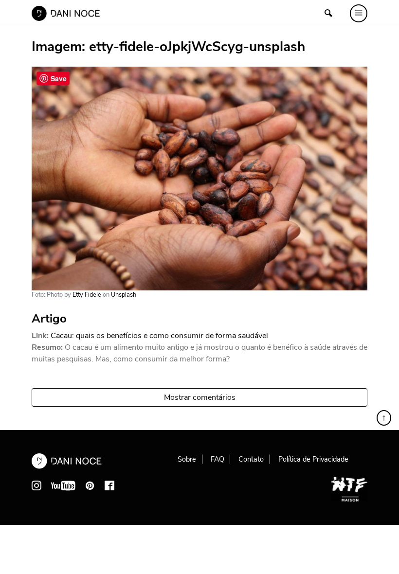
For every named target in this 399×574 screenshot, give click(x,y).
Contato (251, 459)
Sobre (187, 459)
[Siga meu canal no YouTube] (63, 485)
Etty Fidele (87, 294)
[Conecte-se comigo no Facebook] (109, 485)
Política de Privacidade (313, 459)
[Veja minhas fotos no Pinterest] (90, 485)
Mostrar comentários (200, 397)
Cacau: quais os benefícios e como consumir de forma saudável (159, 335)
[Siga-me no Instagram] (36, 485)
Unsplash (123, 294)
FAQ (217, 459)
